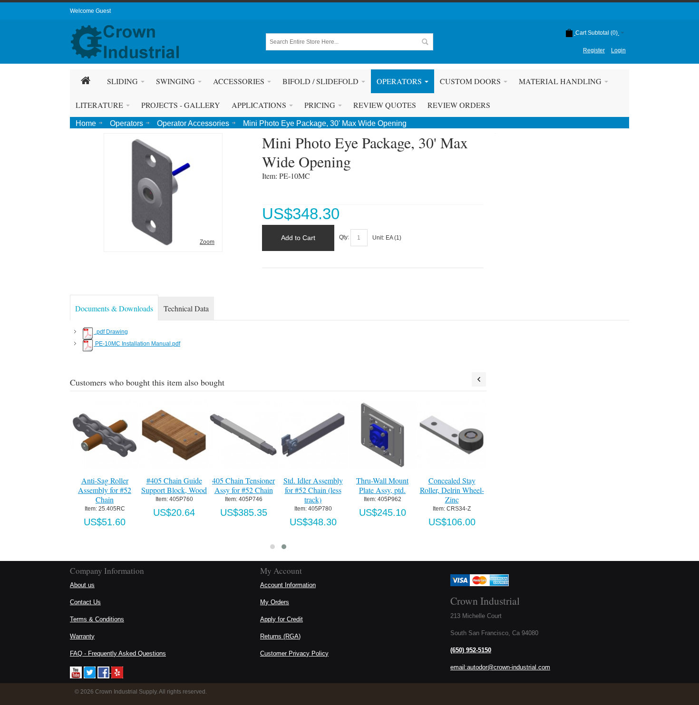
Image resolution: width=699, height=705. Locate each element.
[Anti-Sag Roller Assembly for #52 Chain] (104, 435)
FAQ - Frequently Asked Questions (118, 653)
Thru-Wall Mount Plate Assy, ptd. (382, 485)
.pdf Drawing (111, 331)
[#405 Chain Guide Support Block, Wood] (174, 435)
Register (594, 50)
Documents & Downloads (114, 308)
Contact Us (85, 602)
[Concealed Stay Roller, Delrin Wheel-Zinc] (451, 435)
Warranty (82, 636)
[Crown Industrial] (125, 41)
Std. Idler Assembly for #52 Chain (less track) (313, 489)
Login (618, 50)
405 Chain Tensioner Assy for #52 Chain (243, 485)
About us (82, 585)
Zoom (207, 242)
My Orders (274, 602)
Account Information (288, 585)
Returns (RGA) (280, 636)
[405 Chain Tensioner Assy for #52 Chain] (243, 435)
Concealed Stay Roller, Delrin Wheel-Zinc (452, 489)
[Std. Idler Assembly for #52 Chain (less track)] (313, 435)
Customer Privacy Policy (294, 653)
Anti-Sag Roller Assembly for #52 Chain (104, 489)
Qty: (344, 237)
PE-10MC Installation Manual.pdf (137, 343)
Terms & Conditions (97, 619)
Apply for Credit (281, 619)
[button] (272, 546)
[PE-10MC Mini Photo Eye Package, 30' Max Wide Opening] (163, 140)
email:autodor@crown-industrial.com (500, 667)
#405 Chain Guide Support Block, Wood (174, 485)
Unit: (379, 237)
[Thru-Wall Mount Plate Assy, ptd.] (382, 435)
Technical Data (186, 308)
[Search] (424, 41)
